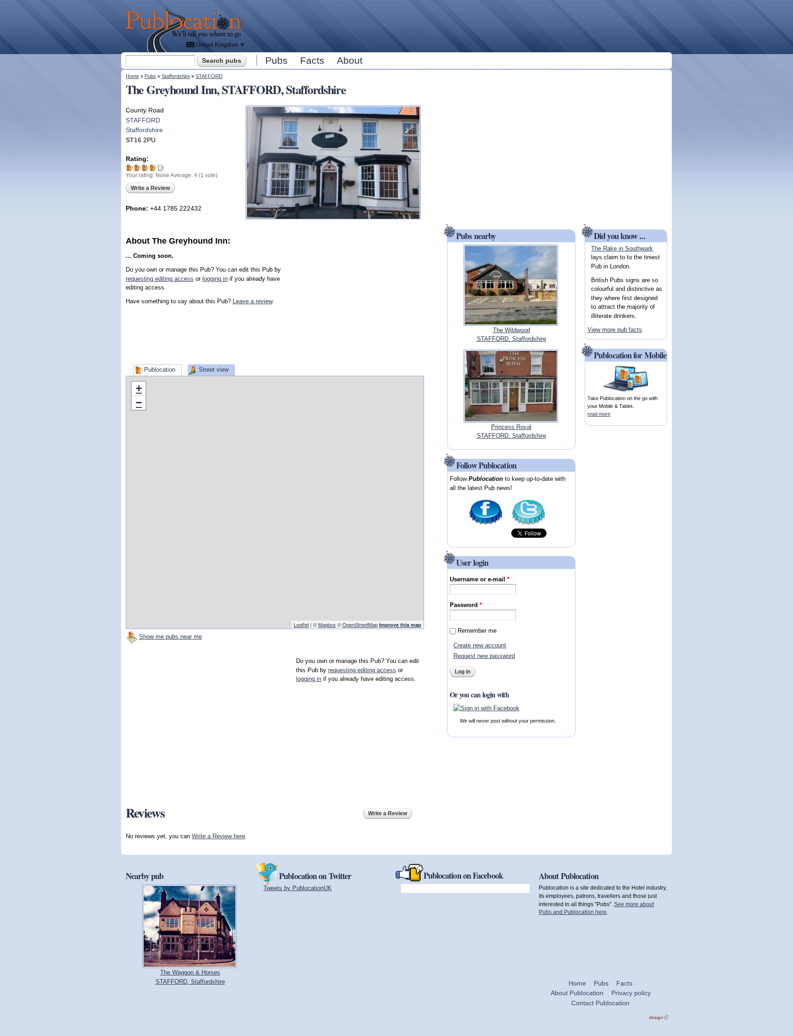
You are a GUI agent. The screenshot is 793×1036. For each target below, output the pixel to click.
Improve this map (400, 624)
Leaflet (301, 624)
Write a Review (150, 188)
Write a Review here (218, 836)
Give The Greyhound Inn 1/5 (130, 167)
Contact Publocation (600, 1003)
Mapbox (327, 624)
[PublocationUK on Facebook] (486, 524)
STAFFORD (209, 76)
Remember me (477, 630)
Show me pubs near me (170, 636)
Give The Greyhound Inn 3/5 (145, 167)
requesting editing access (160, 278)
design (659, 1017)
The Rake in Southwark (622, 248)
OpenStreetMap (360, 624)
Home (132, 76)
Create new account (479, 645)
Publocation (159, 369)
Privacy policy (631, 993)
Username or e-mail (479, 579)
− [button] (139, 402)
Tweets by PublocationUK (297, 888)
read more (598, 414)
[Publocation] (186, 30)
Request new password (484, 655)
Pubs (276, 60)
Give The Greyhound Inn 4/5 (153, 167)
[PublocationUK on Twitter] (528, 524)
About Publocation (577, 993)
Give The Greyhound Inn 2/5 (137, 167)
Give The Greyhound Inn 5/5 (161, 167)
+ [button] (139, 388)
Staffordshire (176, 76)
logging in (215, 278)
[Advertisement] (459, 25)
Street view (214, 369)
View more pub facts (614, 329)
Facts (312, 60)
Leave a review (252, 301)
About (350, 60)
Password (466, 605)
